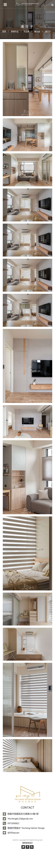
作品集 (26, 31)
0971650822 (13, 823)
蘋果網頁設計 (27, 843)
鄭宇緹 (37, 31)
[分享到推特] (23, 847)
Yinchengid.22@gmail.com (20, 818)
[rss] (32, 847)
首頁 (4, 31)
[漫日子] (27, 79)
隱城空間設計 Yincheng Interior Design (26, 828)
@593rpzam (13, 832)
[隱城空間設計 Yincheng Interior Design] (27, 4)
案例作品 (15, 31)
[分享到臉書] (27, 847)
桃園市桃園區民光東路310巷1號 (23, 814)
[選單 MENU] (5, 4)
